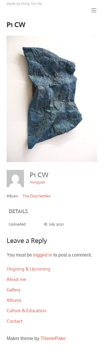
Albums (14, 300)
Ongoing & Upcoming (28, 269)
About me (16, 279)
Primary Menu (93, 10)
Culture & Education (26, 311)
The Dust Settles (37, 196)
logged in (42, 254)
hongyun (37, 182)
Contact (15, 321)
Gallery (14, 290)
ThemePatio (53, 338)
